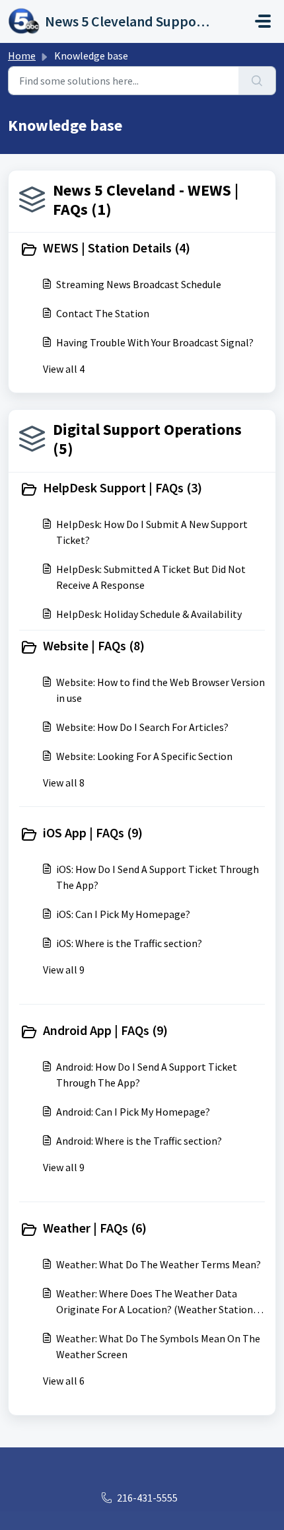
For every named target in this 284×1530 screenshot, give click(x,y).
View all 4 (64, 368)
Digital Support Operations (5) (147, 439)
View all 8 (64, 782)
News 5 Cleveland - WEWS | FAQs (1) (145, 199)
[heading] (142, 249)
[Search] (257, 80)
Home (22, 55)
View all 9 (64, 969)
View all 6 (64, 1380)
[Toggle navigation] (263, 21)
